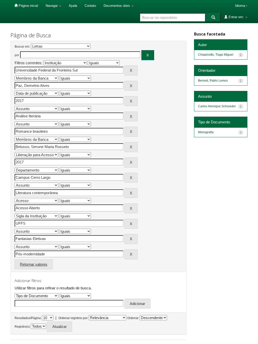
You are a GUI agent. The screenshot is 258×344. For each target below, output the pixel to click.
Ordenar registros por (73, 318)
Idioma (240, 6)
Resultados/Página (28, 318)
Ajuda (73, 6)
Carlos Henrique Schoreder (217, 106)
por (17, 55)
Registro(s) (22, 326)
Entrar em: (236, 17)
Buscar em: (22, 46)
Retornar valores (33, 264)
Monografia (206, 132)
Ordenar (133, 318)
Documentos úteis (117, 6)
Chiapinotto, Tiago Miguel (215, 54)
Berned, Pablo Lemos (213, 80)
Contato (90, 6)
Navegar (52, 6)
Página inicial (28, 6)
